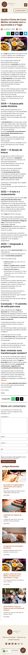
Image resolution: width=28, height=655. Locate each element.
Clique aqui (4, 383)
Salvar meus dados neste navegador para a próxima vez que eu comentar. (13, 457)
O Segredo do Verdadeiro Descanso (13, 547)
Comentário (5, 416)
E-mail (3, 442)
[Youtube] (16, 644)
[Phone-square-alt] (6, 644)
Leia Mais (6, 495)
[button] (25, 4)
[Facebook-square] (12, 644)
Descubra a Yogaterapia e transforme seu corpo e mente (13, 487)
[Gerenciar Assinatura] (23, 650)
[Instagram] (19, 644)
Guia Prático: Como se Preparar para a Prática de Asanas (13, 608)
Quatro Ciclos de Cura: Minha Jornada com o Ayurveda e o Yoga (12, 576)
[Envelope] (9, 644)
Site (2, 449)
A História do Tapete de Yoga (12, 516)
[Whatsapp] (22, 644)
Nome (3, 436)
